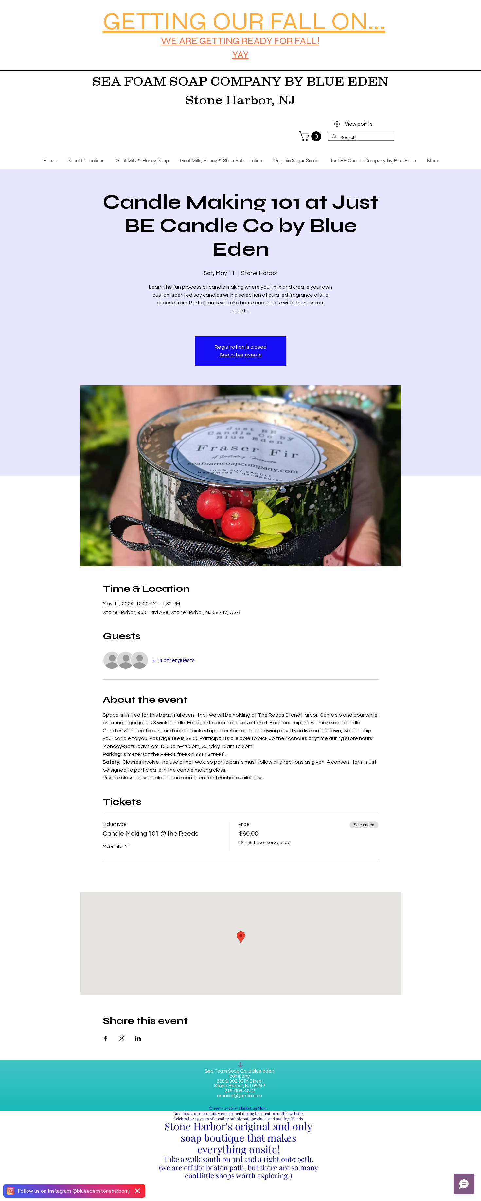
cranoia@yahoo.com (239, 1095)
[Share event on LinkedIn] (138, 1038)
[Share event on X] (122, 1038)
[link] (311, 136)
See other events (241, 354)
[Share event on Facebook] (106, 1038)
